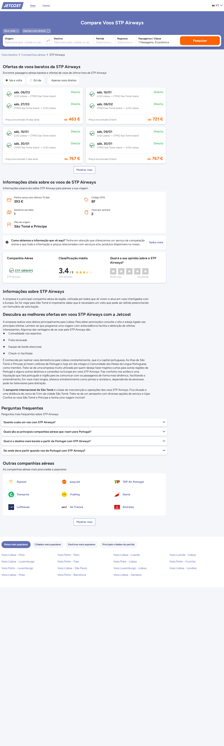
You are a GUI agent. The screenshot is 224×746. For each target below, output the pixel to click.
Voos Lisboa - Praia (13, 574)
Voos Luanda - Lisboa (182, 554)
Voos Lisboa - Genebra (127, 574)
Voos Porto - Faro (68, 561)
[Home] (12, 5)
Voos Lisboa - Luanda (126, 554)
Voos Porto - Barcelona (71, 574)
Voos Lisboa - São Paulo (72, 568)
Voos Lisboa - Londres (183, 568)
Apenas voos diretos (63, 80)
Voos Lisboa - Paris (12, 554)
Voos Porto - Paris (68, 554)
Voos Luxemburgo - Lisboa (129, 568)
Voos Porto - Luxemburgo (17, 568)
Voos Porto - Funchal (182, 561)
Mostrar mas (84, 169)
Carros (46, 5)
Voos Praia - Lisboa (125, 561)
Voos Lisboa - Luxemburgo (17, 561)
